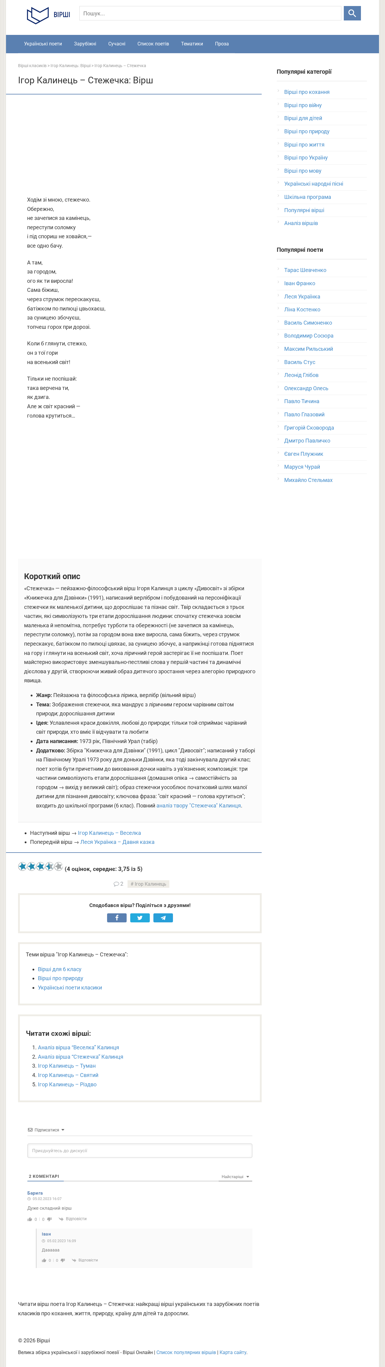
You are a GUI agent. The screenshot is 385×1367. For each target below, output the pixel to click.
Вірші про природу (60, 978)
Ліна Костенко (302, 309)
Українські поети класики (70, 987)
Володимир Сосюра (309, 335)
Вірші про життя (304, 144)
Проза (222, 44)
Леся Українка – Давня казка (117, 842)
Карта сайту (233, 1352)
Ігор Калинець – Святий (68, 1075)
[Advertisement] (140, 145)
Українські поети (43, 44)
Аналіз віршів (301, 223)
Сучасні (116, 44)
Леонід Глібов (301, 375)
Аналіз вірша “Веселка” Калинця (78, 1047)
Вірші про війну (303, 105)
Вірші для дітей (303, 118)
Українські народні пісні (313, 184)
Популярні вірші (304, 210)
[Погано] (31, 866)
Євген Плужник (303, 454)
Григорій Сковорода (309, 427)
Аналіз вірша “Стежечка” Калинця (80, 1057)
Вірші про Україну (306, 157)
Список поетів (153, 44)
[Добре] (49, 866)
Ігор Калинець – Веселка (109, 833)
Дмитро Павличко (307, 440)
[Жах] (22, 866)
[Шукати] (352, 13)
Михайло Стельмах (308, 480)
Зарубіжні (85, 44)
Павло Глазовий (304, 414)
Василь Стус (299, 362)
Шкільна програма (307, 197)
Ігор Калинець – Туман (67, 1066)
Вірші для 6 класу (60, 969)
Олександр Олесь (306, 388)
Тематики (192, 44)
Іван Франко (299, 283)
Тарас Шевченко (305, 270)
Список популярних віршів (186, 1352)
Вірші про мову (303, 171)
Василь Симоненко (308, 322)
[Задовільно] (40, 866)
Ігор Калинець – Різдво (67, 1084)
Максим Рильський (308, 349)
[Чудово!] (58, 866)
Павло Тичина (301, 401)
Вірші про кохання (307, 92)
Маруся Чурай (302, 467)
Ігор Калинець (150, 884)
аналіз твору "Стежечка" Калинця (198, 805)
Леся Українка (302, 296)
